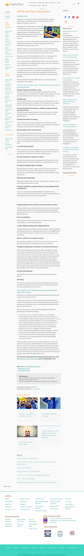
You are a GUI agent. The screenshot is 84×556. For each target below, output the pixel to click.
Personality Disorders (56, 499)
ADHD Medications (8, 53)
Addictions (8, 504)
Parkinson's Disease (41, 511)
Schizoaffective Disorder (70, 508)
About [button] (44, 5)
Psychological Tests (35, 5)
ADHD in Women (7, 97)
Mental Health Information (21, 520)
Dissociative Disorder (26, 507)
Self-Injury (68, 501)
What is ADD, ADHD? (8, 32)
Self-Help (68, 499)
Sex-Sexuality (69, 504)
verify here (53, 522)
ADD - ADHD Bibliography (26, 479)
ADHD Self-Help (8, 114)
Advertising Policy (72, 547)
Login (74, 4)
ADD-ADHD (9, 501)
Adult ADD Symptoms (8, 84)
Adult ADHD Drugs (8, 110)
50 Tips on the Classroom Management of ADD (33, 475)
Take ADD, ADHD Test (8, 89)
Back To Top (7, 486)
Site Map (9, 547)
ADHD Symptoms (8, 40)
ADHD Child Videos (8, 68)
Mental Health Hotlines (9, 139)
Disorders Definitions (8, 520)
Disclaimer (62, 547)
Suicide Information (8, 143)
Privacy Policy (52, 547)
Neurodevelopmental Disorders (41, 502)
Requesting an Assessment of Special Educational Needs (37, 482)
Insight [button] (52, 2)
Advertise (33, 547)
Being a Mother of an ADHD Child (28, 471)
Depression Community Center (29, 359)
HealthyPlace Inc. (28, 555)
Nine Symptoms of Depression (27, 458)
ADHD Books (8, 130)
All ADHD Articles (7, 17)
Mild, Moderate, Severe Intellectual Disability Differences (70, 101)
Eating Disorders (25, 509)
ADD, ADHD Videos (8, 126)
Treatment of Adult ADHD (8, 105)
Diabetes (23, 504)
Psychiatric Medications (8, 525)
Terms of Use (42, 547)
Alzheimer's (8, 507)
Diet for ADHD (9, 56)
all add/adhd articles (24, 370)
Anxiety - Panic (9, 509)
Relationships (54, 506)
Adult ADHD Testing (8, 93)
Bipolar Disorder (25, 499)
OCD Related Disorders (39, 507)
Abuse (7, 499)
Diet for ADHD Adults (9, 122)
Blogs (58, 2)
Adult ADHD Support (8, 118)
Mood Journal (33, 529)
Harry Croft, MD (35, 389)
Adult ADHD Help (8, 101)
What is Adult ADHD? (8, 80)
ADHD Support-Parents (7, 60)
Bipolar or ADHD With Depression (30, 366)
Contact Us (25, 547)
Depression (23, 501)
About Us (16, 547)
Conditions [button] (32, 2)
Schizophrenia (54, 509)
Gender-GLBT (39, 499)
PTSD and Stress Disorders (55, 502)
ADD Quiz (7, 64)
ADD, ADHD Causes (8, 44)
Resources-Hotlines (20, 525)
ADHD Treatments (8, 48)
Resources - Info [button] (43, 2)
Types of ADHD (7, 36)
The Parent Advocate (24, 468)
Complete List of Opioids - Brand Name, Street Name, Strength (71, 149)
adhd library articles (24, 368)
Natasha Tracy (23, 16)
